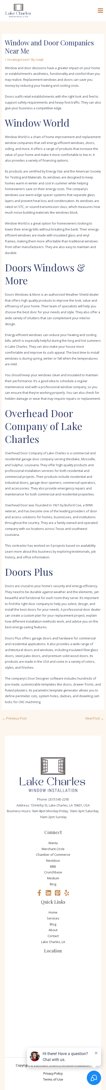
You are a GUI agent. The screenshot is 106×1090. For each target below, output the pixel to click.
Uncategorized (18, 59)
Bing (53, 884)
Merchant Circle (53, 849)
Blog (53, 924)
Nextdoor (53, 860)
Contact (53, 936)
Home (53, 912)
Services (53, 918)
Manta (53, 843)
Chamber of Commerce (53, 854)
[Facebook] (39, 893)
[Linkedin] (48, 893)
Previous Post (14, 718)
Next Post (95, 718)
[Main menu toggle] (100, 10)
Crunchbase (53, 872)
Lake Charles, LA (53, 942)
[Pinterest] (57, 893)
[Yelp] (67, 893)
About (53, 930)
